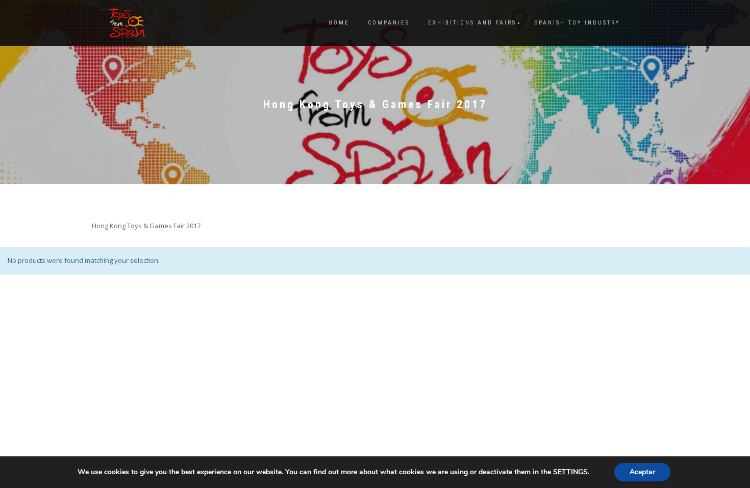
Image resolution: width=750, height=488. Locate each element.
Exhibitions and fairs (472, 22)
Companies (389, 22)
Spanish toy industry (577, 22)
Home (339, 22)
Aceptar (642, 472)
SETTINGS (570, 472)
